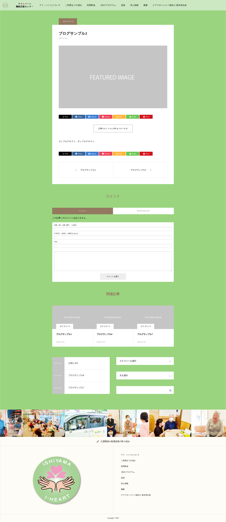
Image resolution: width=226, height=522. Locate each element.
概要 (145, 5)
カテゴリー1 (105, 326)
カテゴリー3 (68, 21)
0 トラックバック (143, 211)
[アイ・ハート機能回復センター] (19, 5)
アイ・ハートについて (49, 5)
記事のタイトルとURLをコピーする (113, 128)
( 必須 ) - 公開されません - (66, 233)
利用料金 (91, 5)
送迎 (123, 5)
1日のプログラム (108, 5)
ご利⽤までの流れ (73, 5)
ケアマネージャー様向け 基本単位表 (170, 5)
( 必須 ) (65, 225)
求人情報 (134, 5)
